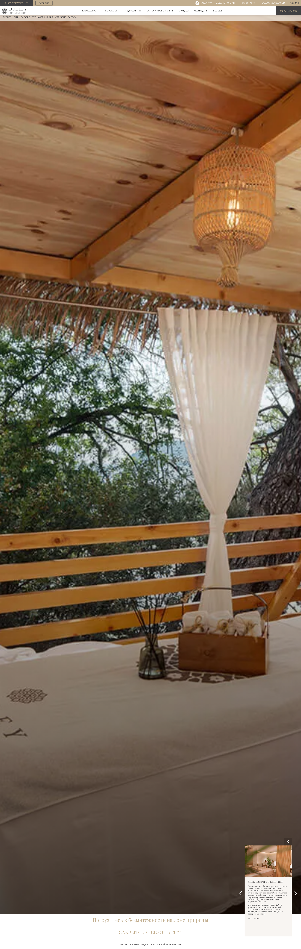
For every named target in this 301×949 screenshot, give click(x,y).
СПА (16, 17)
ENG (292, 3)
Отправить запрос (66, 17)
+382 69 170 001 (248, 3)
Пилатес (25, 17)
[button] (218, 10)
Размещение (89, 10)
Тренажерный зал (42, 17)
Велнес (7, 17)
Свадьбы (184, 10)
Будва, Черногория (225, 3)
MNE (297, 3)
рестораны (110, 10)
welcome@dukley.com (273, 3)
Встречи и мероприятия (160, 10)
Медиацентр (201, 10)
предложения (132, 10)
